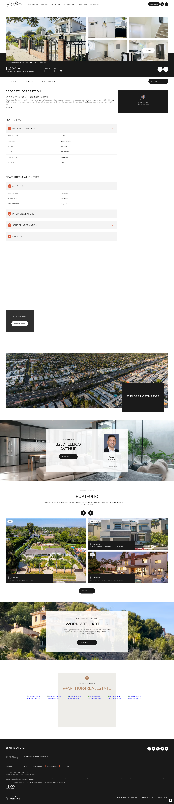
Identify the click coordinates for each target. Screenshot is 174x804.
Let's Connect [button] (66, 766)
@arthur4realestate (87, 688)
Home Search (55, 4)
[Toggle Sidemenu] (166, 4)
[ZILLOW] (166, 749)
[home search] (162, 4)
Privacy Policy (163, 797)
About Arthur (33, 4)
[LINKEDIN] (158, 749)
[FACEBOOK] (149, 749)
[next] (90, 513)
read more (130, 399)
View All (148, 50)
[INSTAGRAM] (153, 749)
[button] (158, 81)
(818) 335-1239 (154, 4)
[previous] (83, 513)
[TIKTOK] (162, 749)
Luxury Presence (131, 797)
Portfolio (44, 4)
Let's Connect (95, 4)
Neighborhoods (82, 4)
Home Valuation (68, 4)
